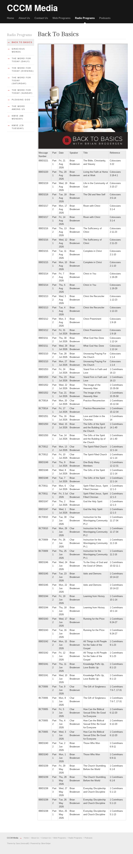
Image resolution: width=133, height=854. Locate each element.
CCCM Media (12, 838)
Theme (10, 843)
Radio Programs (85, 18)
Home (10, 18)
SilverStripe (46, 843)
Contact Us (41, 18)
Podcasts (104, 18)
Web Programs (61, 18)
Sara (18, 843)
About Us (24, 18)
